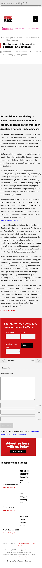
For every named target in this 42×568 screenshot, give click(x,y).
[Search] (39, 6)
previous (11, 360)
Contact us (21, 544)
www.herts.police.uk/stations (11, 220)
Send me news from (13, 345)
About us (21, 546)
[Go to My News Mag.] (1, 37)
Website (38, 419)
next (32, 360)
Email (23, 332)
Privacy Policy (23, 557)
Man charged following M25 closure (23, 498)
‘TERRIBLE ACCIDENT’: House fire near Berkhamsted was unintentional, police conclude (24, 476)
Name (39, 405)
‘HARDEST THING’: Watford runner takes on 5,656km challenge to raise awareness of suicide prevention (24, 521)
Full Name (10, 332)
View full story (8, 487)
